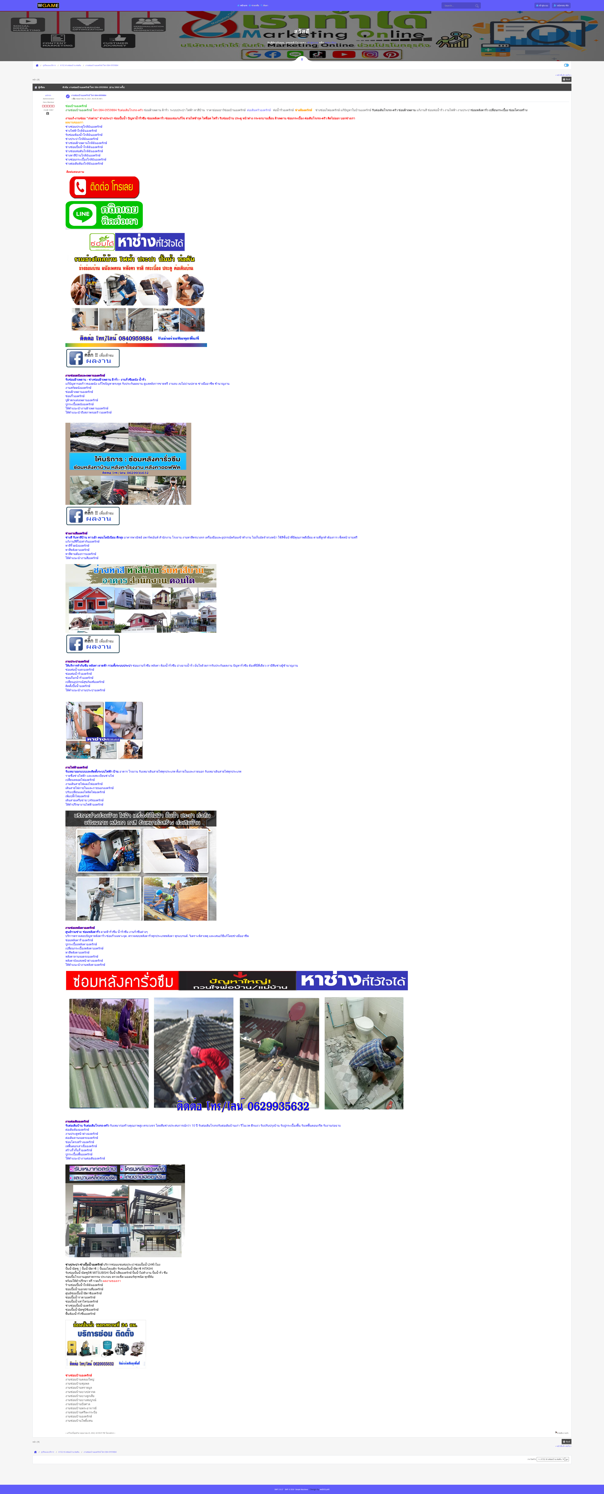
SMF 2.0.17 (278, 1489)
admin (48, 95)
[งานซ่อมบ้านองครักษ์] (104, 198)
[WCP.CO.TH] (48, 5)
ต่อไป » (568, 75)
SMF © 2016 (289, 1489)
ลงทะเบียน (331, 42)
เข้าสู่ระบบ (313, 42)
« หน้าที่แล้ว (560, 75)
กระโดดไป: (532, 1459)
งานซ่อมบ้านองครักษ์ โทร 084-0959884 (88, 95)
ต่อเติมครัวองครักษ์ (259, 110)
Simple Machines (301, 1489)
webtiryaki (325, 1489)
